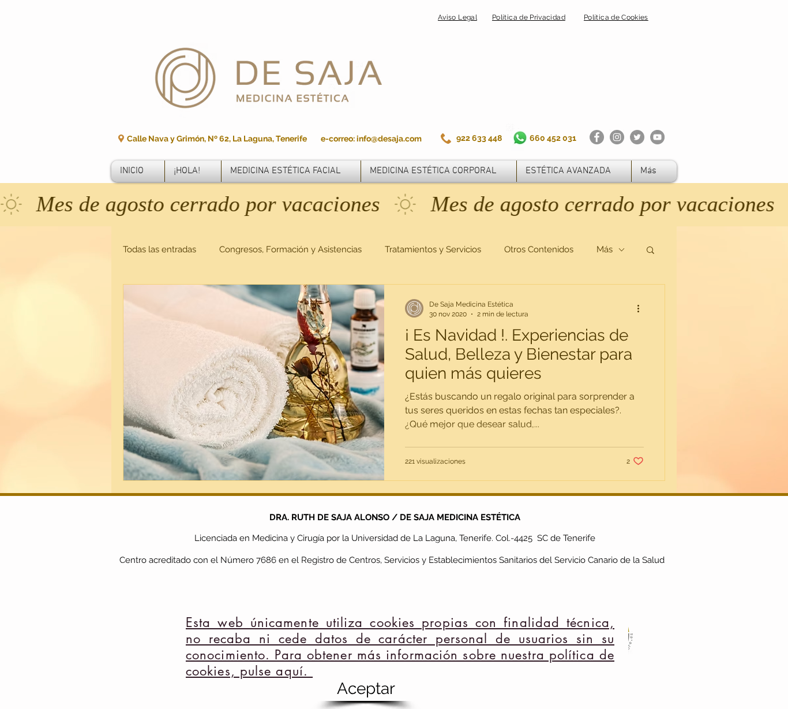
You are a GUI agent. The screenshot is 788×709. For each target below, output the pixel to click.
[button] (365, 689)
